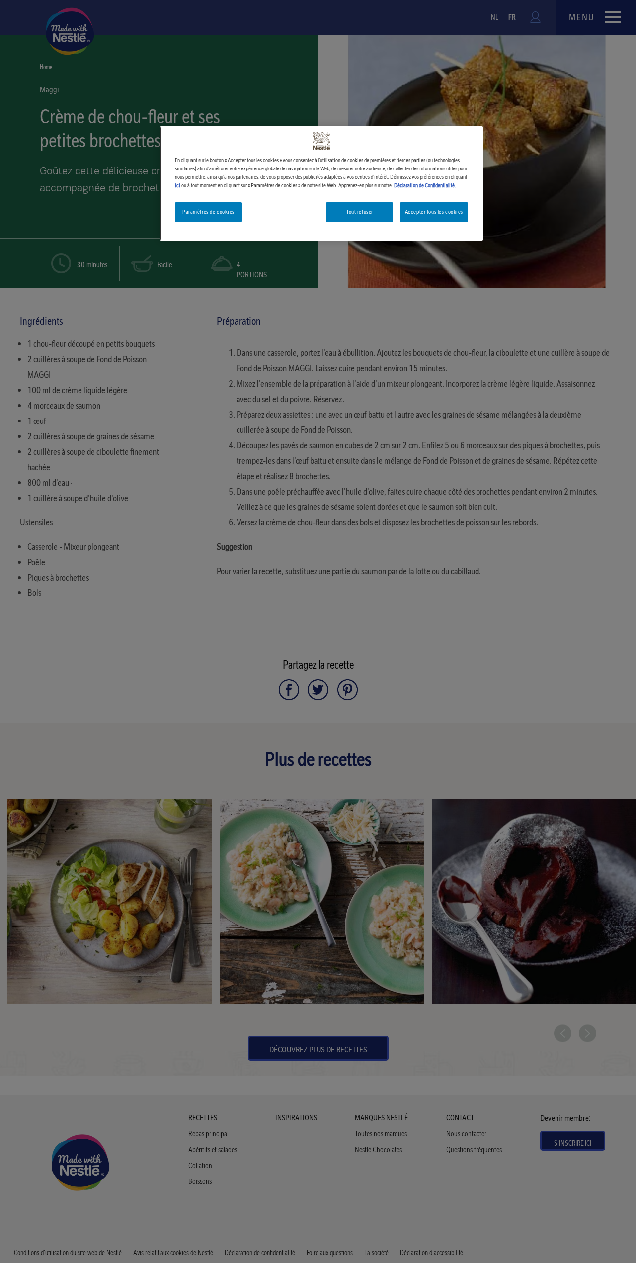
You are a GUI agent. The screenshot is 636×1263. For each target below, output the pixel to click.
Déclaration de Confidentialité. (425, 185)
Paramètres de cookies (208, 211)
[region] (321, 183)
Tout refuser (359, 211)
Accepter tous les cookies (434, 211)
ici (177, 185)
